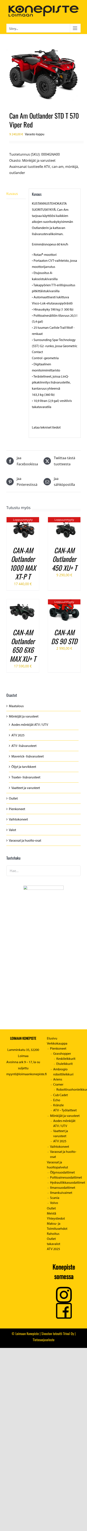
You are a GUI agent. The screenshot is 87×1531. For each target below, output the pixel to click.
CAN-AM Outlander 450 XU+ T (64, 559)
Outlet (13, 798)
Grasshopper (62, 1053)
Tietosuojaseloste (43, 1339)
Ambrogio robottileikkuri (63, 1071)
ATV (47, 166)
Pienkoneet (17, 809)
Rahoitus (53, 1233)
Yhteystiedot (56, 1218)
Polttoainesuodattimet (65, 1177)
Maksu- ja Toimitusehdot (57, 1226)
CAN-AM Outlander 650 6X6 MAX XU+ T (23, 645)
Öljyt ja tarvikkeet (23, 766)
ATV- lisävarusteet (24, 746)
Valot (12, 830)
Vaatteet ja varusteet (25, 788)
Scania (54, 1197)
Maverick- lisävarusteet (27, 756)
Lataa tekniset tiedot (46, 427)
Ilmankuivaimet (61, 1192)
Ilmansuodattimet (62, 1187)
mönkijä (71, 166)
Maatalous (16, 706)
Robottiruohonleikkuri (68, 1089)
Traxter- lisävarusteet (25, 777)
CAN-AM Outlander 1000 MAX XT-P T (23, 563)
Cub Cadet (60, 1095)
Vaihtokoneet (18, 819)
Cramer (58, 1084)
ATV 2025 (17, 735)
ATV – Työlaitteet (65, 1110)
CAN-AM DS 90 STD (64, 636)
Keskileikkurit (65, 1058)
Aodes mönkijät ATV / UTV (29, 724)
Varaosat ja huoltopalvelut (57, 1164)
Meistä (51, 1213)
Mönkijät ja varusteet (39, 160)
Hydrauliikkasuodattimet (65, 1182)
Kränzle (58, 1105)
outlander (17, 172)
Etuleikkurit (64, 1063)
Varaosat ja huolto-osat (25, 840)
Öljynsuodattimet (62, 1172)
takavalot (53, 1244)
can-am (58, 166)
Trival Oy (68, 1333)
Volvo (54, 1203)
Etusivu (52, 1038)
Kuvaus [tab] (12, 193)
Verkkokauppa (57, 1043)
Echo (56, 1100)
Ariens (57, 1079)
